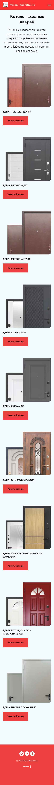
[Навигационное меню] (49, 5)
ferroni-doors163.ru (22, 5)
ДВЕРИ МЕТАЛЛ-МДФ (15, 185)
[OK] (32, 753)
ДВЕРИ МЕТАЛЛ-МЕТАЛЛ (17, 259)
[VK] (27, 753)
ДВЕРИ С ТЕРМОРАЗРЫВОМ (18, 479)
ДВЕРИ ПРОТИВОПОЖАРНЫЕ (19, 707)
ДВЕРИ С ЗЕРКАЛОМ (14, 332)
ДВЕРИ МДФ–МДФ (13, 406)
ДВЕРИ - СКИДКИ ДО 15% (17, 111)
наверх (26, 766)
